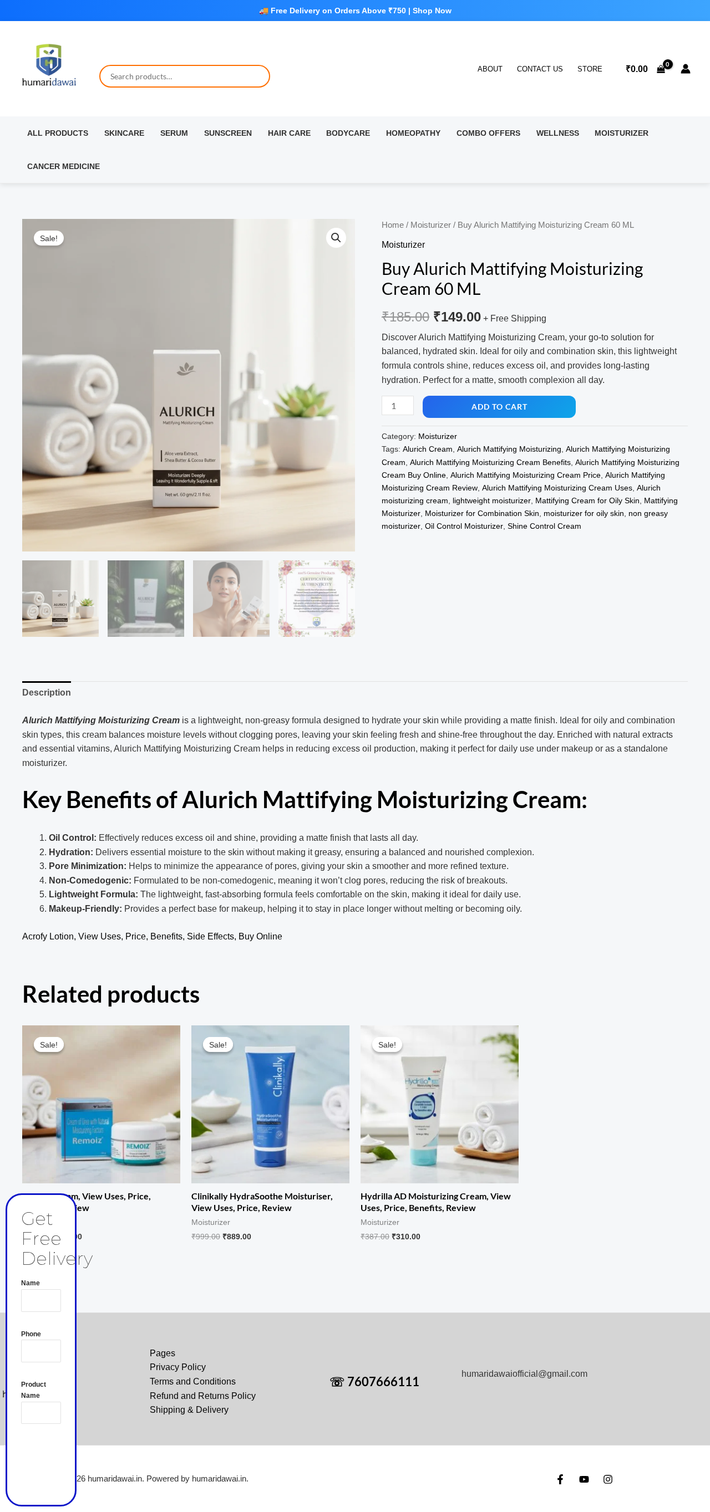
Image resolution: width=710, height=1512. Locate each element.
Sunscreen (228, 133)
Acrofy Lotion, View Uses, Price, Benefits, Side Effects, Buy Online (152, 936)
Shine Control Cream (544, 526)
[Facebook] (560, 1479)
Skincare (124, 133)
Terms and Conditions (193, 1381)
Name (30, 1283)
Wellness (557, 133)
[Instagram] (608, 1479)
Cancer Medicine (63, 166)
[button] (336, 238)
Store (589, 69)
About (490, 69)
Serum (174, 133)
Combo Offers (488, 133)
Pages (162, 1353)
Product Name (33, 1390)
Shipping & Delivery (189, 1409)
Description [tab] (46, 692)
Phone (31, 1334)
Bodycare (348, 133)
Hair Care (289, 133)
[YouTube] (584, 1479)
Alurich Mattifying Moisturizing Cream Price (525, 475)
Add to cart (499, 406)
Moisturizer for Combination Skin (482, 513)
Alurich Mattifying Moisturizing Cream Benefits (490, 462)
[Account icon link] (686, 69)
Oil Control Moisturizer (464, 526)
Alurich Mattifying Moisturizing (509, 449)
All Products (57, 133)
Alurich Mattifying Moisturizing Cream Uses (557, 487)
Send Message (49, 1457)
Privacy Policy (178, 1367)
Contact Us (540, 69)
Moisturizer (621, 133)
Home (393, 225)
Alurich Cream (428, 449)
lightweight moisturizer (492, 500)
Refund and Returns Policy (203, 1396)
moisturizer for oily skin (584, 513)
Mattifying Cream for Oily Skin (587, 500)
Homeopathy (413, 133)
